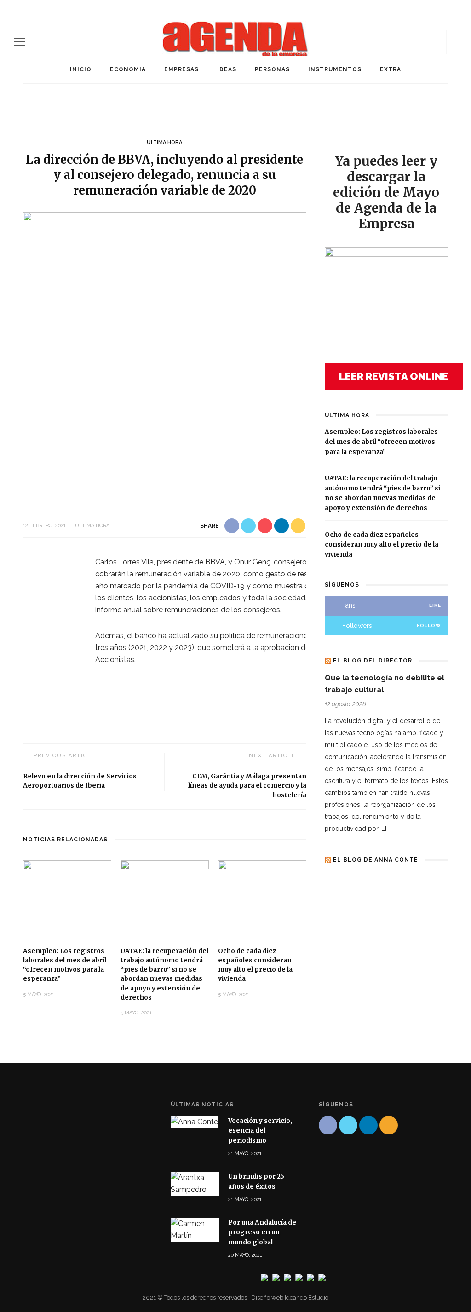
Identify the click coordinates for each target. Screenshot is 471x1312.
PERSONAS (272, 69)
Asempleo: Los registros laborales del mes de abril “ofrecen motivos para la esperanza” (381, 441)
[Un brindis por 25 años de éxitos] (195, 1183)
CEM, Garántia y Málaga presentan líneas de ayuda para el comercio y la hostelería (247, 785)
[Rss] (436, 42)
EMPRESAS (181, 69)
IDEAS (226, 69)
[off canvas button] (19, 41)
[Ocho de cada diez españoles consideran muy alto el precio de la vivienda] (262, 899)
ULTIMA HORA (164, 142)
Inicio (81, 69)
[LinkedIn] (421, 42)
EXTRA (390, 69)
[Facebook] (389, 42)
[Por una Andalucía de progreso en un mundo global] (195, 1229)
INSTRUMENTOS (335, 69)
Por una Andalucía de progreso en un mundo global (262, 1232)
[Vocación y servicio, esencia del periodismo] (194, 1121)
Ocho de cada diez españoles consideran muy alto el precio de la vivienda (381, 544)
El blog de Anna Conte (375, 860)
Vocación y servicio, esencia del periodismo (260, 1131)
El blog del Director (372, 660)
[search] (454, 42)
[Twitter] (405, 42)
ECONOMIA (128, 69)
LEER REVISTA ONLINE (393, 376)
